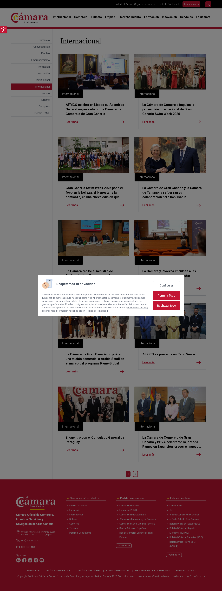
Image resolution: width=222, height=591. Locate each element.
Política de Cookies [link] (137, 307)
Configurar (166, 285)
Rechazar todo (166, 305)
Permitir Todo (166, 295)
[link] (3, 29)
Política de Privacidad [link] (97, 311)
